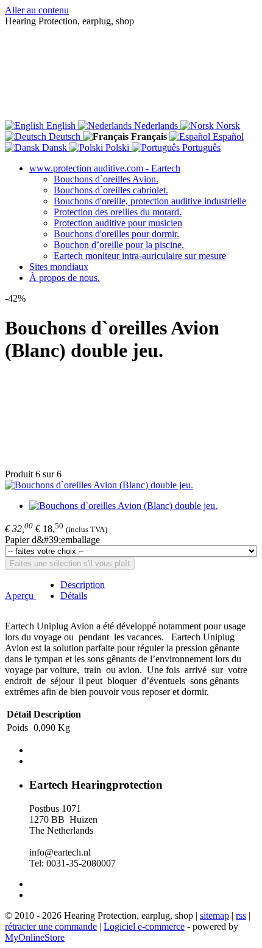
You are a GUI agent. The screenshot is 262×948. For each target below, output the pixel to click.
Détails (73, 595)
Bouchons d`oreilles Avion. (106, 179)
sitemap (214, 915)
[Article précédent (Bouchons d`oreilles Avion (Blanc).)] (131, 422)
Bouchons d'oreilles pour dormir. (116, 234)
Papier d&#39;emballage (52, 540)
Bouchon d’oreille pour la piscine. (119, 245)
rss (241, 915)
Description (82, 585)
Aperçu (20, 595)
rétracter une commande (51, 926)
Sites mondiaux (58, 266)
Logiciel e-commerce (144, 926)
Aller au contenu (37, 10)
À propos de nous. (64, 277)
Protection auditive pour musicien (118, 223)
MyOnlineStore (35, 937)
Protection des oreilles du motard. (118, 212)
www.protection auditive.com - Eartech (104, 168)
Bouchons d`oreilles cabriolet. (111, 190)
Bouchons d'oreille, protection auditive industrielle (150, 201)
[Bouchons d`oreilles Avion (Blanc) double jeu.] (99, 485)
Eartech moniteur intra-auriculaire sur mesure (140, 256)
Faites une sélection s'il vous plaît (70, 563)
